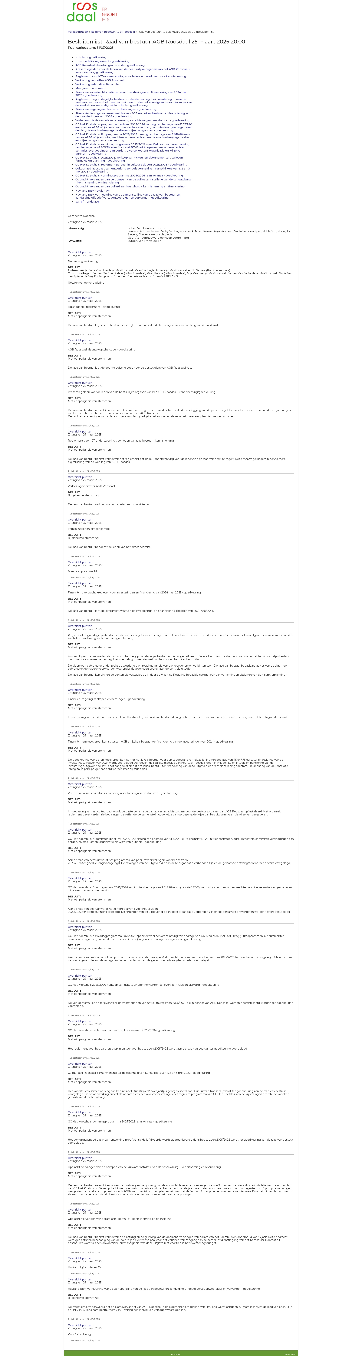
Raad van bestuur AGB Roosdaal (113, 31)
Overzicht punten (80, 252)
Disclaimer (175, 1354)
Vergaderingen (78, 31)
